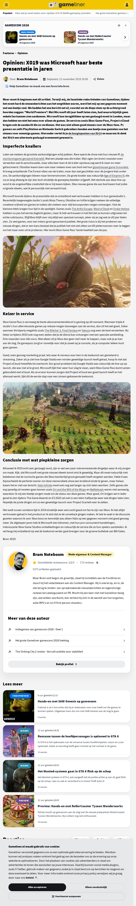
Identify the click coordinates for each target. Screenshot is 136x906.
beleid (30, 878)
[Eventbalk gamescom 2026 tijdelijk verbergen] (119, 25)
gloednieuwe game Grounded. (111, 167)
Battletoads (97, 489)
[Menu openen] (6, 4)
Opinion (23, 53)
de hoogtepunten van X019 (85, 133)
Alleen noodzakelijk (96, 887)
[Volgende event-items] (125, 37)
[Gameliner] (67, 5)
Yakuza (86, 330)
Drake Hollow (121, 209)
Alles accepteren (37, 887)
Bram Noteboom (27, 79)
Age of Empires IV (114, 175)
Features (8, 53)
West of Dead (101, 209)
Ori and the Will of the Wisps (69, 489)
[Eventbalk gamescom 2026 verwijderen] (126, 25)
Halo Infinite (45, 485)
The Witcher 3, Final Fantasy (61, 330)
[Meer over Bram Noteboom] (18, 561)
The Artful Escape (82, 209)
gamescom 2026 (17, 25)
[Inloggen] (127, 4)
